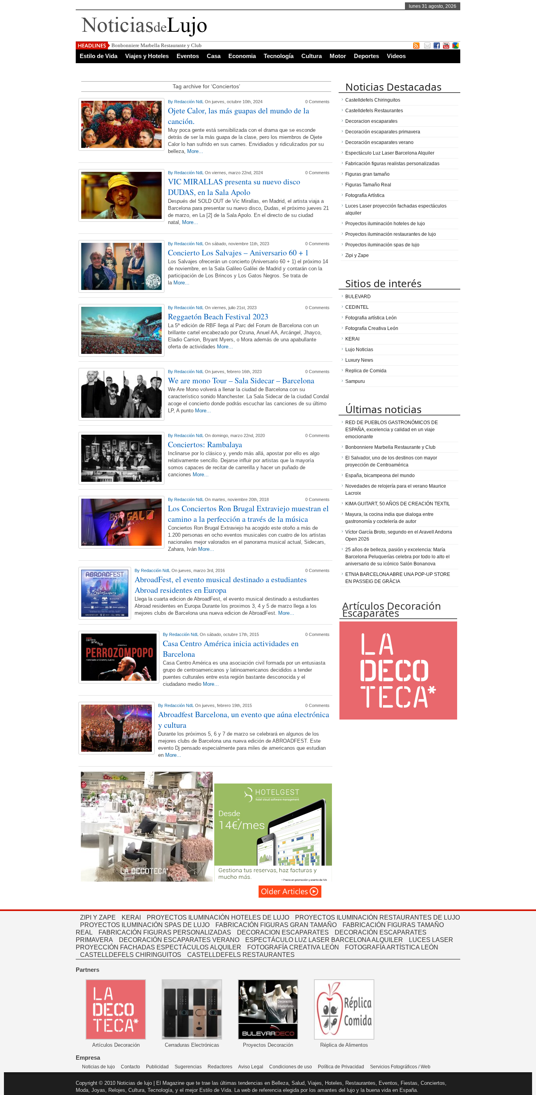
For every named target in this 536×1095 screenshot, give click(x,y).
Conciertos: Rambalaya (205, 444)
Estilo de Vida (98, 56)
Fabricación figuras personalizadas (164, 932)
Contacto (130, 1066)
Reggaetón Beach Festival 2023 (218, 316)
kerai (131, 917)
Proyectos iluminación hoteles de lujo (385, 223)
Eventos (188, 56)
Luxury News (359, 360)
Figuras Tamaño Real (368, 185)
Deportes (366, 56)
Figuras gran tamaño (367, 174)
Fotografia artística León (371, 318)
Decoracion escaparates (371, 121)
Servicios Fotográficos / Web (400, 1066)
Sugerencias (188, 1066)
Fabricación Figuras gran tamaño (276, 925)
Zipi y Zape (357, 255)
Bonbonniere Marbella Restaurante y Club (156, 45)
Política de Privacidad (341, 1066)
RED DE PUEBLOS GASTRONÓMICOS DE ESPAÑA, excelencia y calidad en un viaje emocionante (391, 429)
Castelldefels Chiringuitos (372, 100)
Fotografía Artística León (391, 947)
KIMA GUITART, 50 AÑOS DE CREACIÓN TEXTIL (397, 504)
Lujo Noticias (359, 349)
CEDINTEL (357, 307)
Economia (242, 56)
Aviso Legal (250, 1066)
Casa (214, 56)
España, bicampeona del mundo (380, 475)
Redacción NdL (189, 101)
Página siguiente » (290, 891)
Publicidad (157, 1066)
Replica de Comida (366, 371)
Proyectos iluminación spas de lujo (382, 245)
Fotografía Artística (365, 195)
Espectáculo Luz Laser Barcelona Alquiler (389, 153)
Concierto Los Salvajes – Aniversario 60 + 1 (238, 252)
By (171, 101)
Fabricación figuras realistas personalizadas (392, 163)
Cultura (311, 56)
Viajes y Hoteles (147, 56)
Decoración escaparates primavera (382, 132)
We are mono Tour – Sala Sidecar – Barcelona (241, 380)
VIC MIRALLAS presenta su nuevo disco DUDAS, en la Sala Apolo (234, 186)
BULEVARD (358, 296)
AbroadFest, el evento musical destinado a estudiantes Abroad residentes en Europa (221, 584)
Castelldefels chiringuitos (130, 954)
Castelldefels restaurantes (241, 954)
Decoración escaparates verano (379, 142)
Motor (338, 56)
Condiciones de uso (290, 1066)
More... (195, 151)
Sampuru (355, 381)
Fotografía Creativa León (371, 328)
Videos (396, 56)
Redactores (220, 1066)
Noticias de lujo (98, 1066)
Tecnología (279, 56)
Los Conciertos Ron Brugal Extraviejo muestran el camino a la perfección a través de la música (248, 513)
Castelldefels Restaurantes (374, 110)
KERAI (352, 339)
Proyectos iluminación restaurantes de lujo (390, 234)
